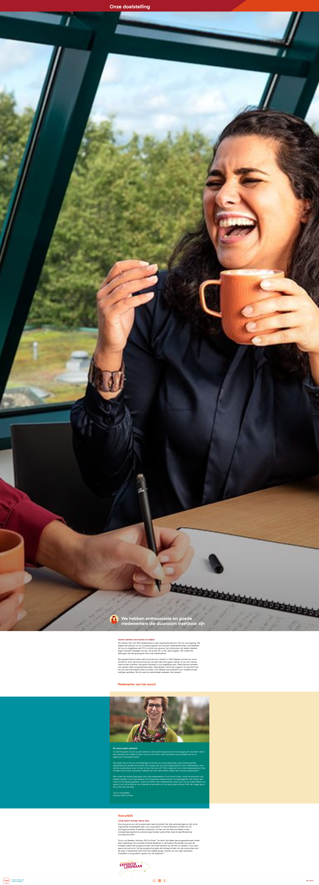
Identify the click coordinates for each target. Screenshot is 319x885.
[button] (159, 880)
